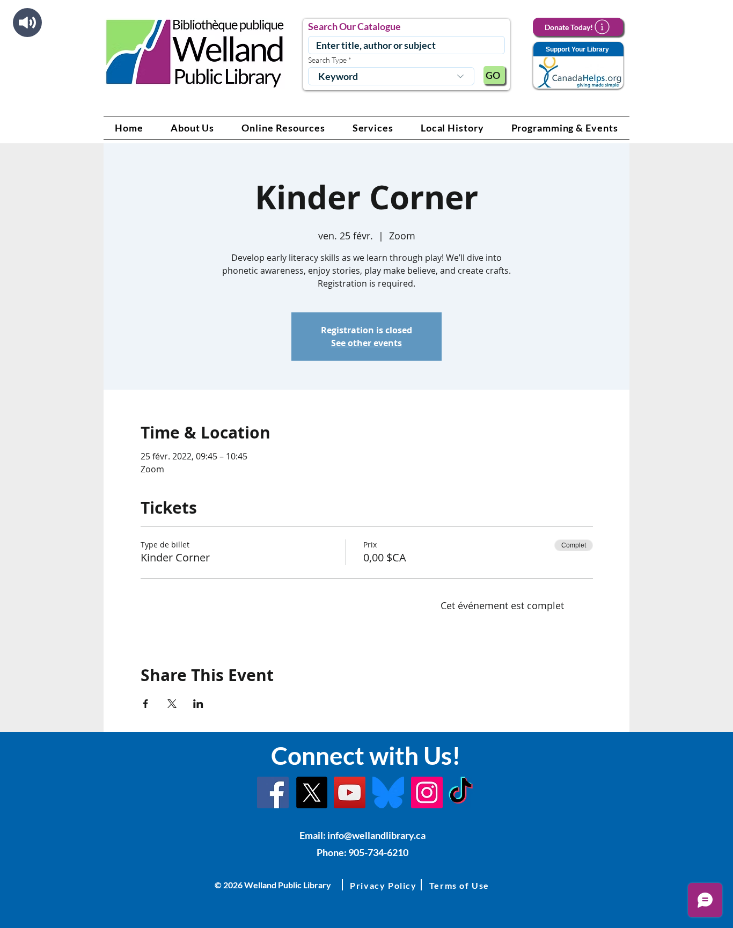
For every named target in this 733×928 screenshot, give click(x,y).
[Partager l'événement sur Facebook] (146, 703)
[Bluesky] (388, 792)
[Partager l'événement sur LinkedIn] (198, 703)
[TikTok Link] (461, 792)
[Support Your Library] (578, 65)
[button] (192, 127)
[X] (311, 792)
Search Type (327, 60)
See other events (366, 343)
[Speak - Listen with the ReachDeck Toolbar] (27, 22)
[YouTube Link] (349, 792)
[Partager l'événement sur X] (172, 703)
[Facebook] (273, 792)
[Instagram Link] (427, 792)
